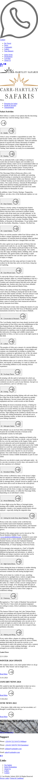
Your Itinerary (9, 51)
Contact (6, 773)
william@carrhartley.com (13, 749)
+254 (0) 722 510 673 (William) (15, 741)
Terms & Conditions (17, 778)
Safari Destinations (10, 767)
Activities (7, 58)
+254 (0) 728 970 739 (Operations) (16, 745)
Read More (3, 674)
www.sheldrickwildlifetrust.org (10, 537)
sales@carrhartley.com (12, 752)
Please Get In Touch (7, 732)
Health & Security (10, 105)
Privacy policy (5, 778)
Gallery (6, 49)
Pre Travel (7, 43)
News (6, 45)
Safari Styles (8, 55)
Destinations (8, 56)
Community (8, 47)
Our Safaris (8, 765)
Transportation (9, 107)
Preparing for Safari (10, 103)
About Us (7, 60)
